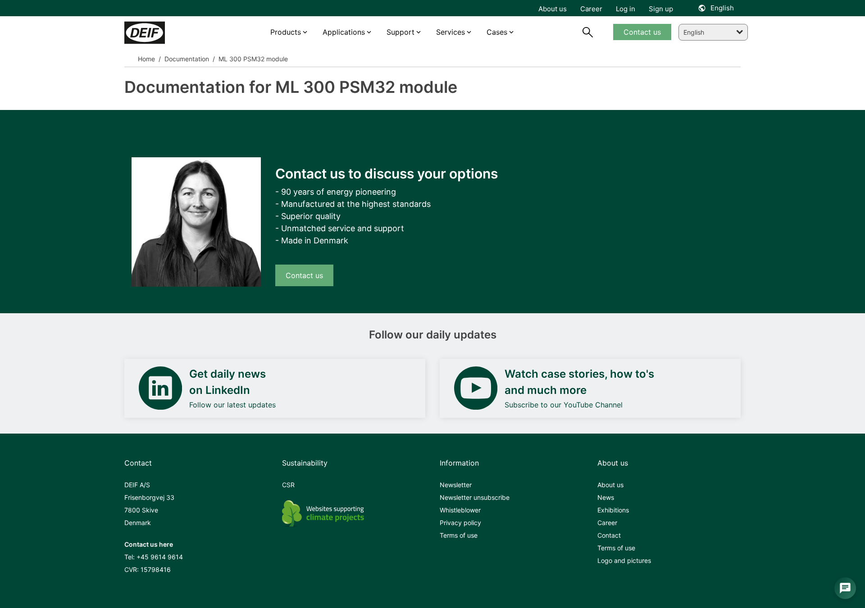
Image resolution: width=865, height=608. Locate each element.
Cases (497, 32)
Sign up (661, 9)
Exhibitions (613, 510)
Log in (625, 9)
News (605, 497)
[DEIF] (163, 33)
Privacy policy (460, 522)
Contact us (304, 275)
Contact (609, 535)
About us (610, 485)
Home (146, 59)
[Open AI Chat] (845, 588)
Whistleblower (460, 510)
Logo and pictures (624, 560)
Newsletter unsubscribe (475, 497)
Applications (344, 32)
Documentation (186, 59)
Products (285, 32)
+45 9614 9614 (160, 557)
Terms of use (459, 535)
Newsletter (456, 485)
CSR (288, 485)
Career (607, 522)
